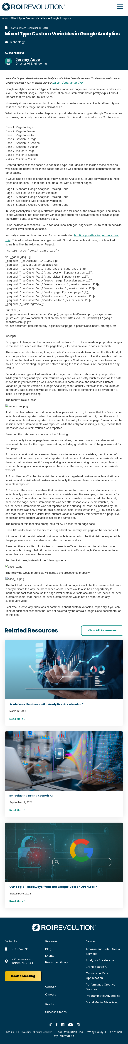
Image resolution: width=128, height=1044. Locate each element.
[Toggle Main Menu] (120, 6)
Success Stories (56, 1012)
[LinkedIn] (62, 1025)
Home (5, 18)
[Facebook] (56, 1025)
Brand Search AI (97, 966)
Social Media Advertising (102, 1002)
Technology (17, 42)
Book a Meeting (23, 976)
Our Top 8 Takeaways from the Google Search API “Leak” (53, 887)
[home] (64, 930)
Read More (16, 719)
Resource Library (56, 962)
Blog (48, 949)
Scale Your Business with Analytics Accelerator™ (46, 704)
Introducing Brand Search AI (31, 795)
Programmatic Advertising (103, 995)
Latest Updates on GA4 (68, 82)
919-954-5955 (21, 949)
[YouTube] (70, 1025)
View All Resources (102, 630)
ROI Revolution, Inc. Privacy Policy (80, 1032)
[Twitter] (50, 1025)
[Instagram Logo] (78, 1025)
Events (49, 955)
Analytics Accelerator (100, 960)
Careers (50, 994)
